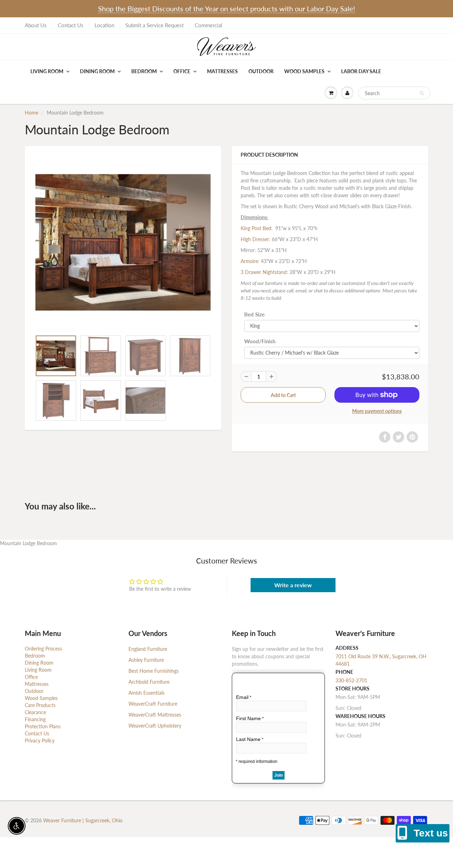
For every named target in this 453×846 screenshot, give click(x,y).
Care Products (40, 705)
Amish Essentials (146, 693)
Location (104, 25)
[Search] (421, 93)
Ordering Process (43, 649)
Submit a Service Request (154, 25)
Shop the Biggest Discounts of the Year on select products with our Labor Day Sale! (226, 8)
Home (31, 113)
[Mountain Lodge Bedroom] (123, 242)
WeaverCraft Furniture (152, 704)
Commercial (208, 25)
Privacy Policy (40, 740)
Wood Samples (304, 71)
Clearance (35, 712)
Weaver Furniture (62, 820)
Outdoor (261, 71)
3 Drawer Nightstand (264, 272)
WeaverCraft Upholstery (154, 726)
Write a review (293, 585)
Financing (35, 719)
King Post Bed (256, 228)
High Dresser (255, 239)
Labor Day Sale (361, 71)
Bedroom (144, 71)
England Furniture (147, 649)
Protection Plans (43, 726)
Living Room (46, 71)
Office (181, 71)
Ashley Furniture (146, 660)
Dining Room (97, 71)
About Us (36, 25)
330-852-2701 (351, 680)
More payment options (377, 411)
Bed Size (254, 314)
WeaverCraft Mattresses (154, 715)
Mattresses (222, 71)
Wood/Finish (259, 341)
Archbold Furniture (149, 682)
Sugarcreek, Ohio (103, 820)
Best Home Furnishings (153, 671)
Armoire (249, 261)
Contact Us (71, 25)
